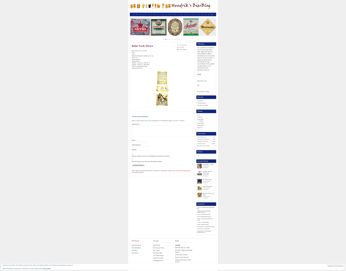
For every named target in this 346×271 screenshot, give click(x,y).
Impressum (199, 127)
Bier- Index (156, 250)
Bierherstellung (200, 123)
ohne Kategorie (183, 49)
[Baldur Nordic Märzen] (199, 186)
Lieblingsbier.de (158, 260)
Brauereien (135, 253)
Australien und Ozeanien (202, 105)
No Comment (205, 167)
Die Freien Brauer (158, 255)
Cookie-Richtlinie (46, 268)
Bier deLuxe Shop (158, 248)
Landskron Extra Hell (205, 214)
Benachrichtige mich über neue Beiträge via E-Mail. (147, 161)
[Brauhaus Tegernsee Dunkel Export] (199, 171)
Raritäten (201, 121)
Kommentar (136, 124)
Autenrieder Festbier (207, 179)
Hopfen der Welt (158, 258)
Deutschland (200, 100)
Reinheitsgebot (200, 125)
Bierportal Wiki (157, 253)
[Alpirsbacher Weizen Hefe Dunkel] (199, 193)
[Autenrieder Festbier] (199, 179)
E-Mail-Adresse (136, 145)
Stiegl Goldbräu (205, 222)
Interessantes (200, 119)
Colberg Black (207, 228)
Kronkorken (199, 117)
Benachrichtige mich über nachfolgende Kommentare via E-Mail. (151, 156)
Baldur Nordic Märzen (207, 186)
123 (212, 14)
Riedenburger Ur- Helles (208, 164)
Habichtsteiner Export (210, 226)
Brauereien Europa (201, 103)
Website (134, 149)
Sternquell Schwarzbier (206, 216)
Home (198, 115)
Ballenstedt (156, 245)
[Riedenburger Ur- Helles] (199, 164)
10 (181, 39)
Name (134, 140)
